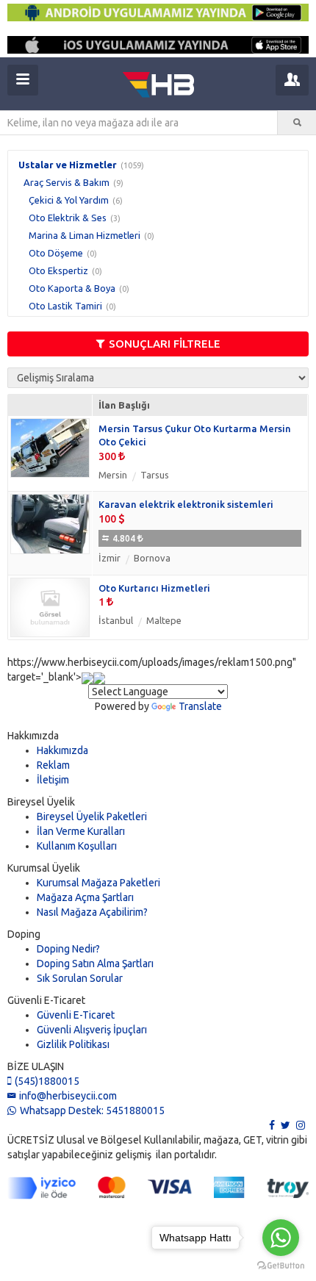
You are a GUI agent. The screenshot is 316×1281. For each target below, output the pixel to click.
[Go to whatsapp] (280, 1237)
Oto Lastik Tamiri (65, 306)
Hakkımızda (62, 750)
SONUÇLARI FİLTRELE (164, 343)
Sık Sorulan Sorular (80, 978)
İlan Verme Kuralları (81, 831)
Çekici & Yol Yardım (69, 200)
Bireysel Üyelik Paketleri (92, 816)
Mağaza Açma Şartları (85, 897)
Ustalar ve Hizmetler (67, 164)
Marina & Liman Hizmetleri (84, 235)
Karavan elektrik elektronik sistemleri (185, 504)
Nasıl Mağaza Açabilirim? (92, 912)
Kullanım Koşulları (77, 846)
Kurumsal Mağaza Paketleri (98, 883)
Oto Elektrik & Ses (68, 217)
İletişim (53, 780)
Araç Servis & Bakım (66, 182)
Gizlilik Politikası (73, 1044)
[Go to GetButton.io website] (280, 1266)
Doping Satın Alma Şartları (95, 963)
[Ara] (297, 122)
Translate (200, 706)
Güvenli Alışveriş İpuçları (92, 1030)
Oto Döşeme (56, 253)
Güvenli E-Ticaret (76, 1015)
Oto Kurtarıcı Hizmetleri (154, 588)
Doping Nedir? (68, 949)
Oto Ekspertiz (58, 270)
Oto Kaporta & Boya (72, 288)
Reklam (53, 765)
